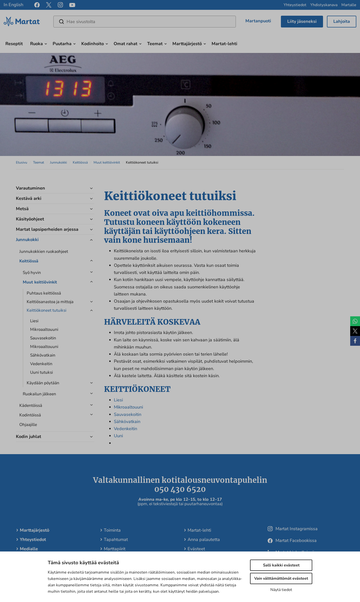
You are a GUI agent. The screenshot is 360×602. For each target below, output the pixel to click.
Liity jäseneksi (302, 21)
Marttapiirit (114, 549)
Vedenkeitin (41, 364)
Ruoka (36, 44)
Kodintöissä (30, 415)
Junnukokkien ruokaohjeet (43, 251)
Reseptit (14, 44)
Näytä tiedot (281, 589)
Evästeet (196, 549)
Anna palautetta (204, 539)
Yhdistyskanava (323, 5)
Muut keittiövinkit (107, 162)
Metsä (22, 209)
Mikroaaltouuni (44, 329)
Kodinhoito (92, 44)
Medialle (29, 549)
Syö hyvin (32, 272)
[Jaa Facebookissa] (355, 341)
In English (13, 5)
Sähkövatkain (42, 355)
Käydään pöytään (43, 383)
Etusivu (21, 162)
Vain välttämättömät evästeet (281, 578)
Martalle (348, 5)
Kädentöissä (30, 405)
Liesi (34, 321)
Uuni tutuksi (41, 372)
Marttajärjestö (187, 44)
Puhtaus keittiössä (44, 293)
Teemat (155, 44)
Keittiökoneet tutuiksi (46, 310)
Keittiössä (80, 162)
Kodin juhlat (28, 436)
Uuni (118, 436)
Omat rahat (125, 44)
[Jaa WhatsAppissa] (355, 321)
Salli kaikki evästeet (281, 565)
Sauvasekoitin (43, 338)
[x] (48, 5)
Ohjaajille (28, 424)
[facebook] (37, 5)
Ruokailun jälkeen (39, 394)
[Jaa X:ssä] (355, 331)
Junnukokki (58, 162)
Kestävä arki (28, 198)
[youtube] (72, 5)
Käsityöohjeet (30, 219)
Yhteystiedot (295, 5)
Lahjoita (341, 21)
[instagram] (60, 5)
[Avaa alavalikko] (46, 43)
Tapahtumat (116, 539)
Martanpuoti (258, 21)
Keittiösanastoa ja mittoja (50, 302)
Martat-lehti (224, 44)
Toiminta (112, 530)
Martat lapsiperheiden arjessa (47, 229)
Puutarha (62, 44)
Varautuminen (30, 188)
